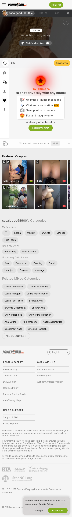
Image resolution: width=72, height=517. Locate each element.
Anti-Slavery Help (12, 400)
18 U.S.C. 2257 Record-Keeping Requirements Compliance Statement (31, 491)
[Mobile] (6, 233)
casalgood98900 (14, 220)
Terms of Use (10, 375)
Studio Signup (44, 375)
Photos (44, 13)
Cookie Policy (46, 504)
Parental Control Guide (14, 394)
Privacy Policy (10, 369)
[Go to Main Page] (22, 4)
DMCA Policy (9, 382)
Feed (56, 13)
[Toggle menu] (4, 5)
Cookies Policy (11, 388)
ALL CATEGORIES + (16, 336)
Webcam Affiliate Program (50, 382)
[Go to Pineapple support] (5, 478)
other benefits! (46, 122)
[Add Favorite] (5, 63)
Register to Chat (40, 128)
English (56, 352)
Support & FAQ (10, 417)
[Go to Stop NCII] (22, 478)
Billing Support (10, 423)
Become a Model (45, 369)
